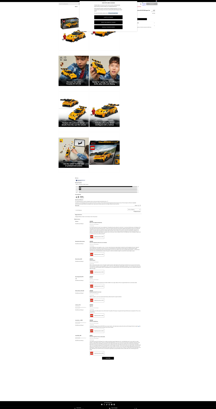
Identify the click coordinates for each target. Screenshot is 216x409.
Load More (108, 358)
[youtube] (114, 404)
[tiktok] (107, 404)
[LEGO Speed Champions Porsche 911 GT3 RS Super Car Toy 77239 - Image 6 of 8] (104, 112)
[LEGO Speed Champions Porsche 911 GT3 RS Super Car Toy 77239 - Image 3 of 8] (74, 71)
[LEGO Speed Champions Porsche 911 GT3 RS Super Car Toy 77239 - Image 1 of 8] (74, 30)
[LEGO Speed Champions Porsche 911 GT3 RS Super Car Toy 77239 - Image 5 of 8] (74, 112)
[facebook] (102, 404)
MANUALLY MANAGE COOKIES (108, 27)
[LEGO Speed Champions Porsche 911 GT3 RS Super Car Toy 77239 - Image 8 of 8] (104, 153)
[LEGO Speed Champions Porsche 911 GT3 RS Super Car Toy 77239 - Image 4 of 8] (104, 71)
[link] (141, 4)
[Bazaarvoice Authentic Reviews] (80, 180)
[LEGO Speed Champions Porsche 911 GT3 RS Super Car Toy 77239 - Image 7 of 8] (74, 153)
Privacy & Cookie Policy (113, 13)
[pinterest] (111, 404)
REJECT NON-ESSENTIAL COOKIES (108, 22)
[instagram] (109, 404)
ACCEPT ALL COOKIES (108, 17)
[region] (108, 16)
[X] (104, 404)
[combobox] (135, 209)
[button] (139, 26)
